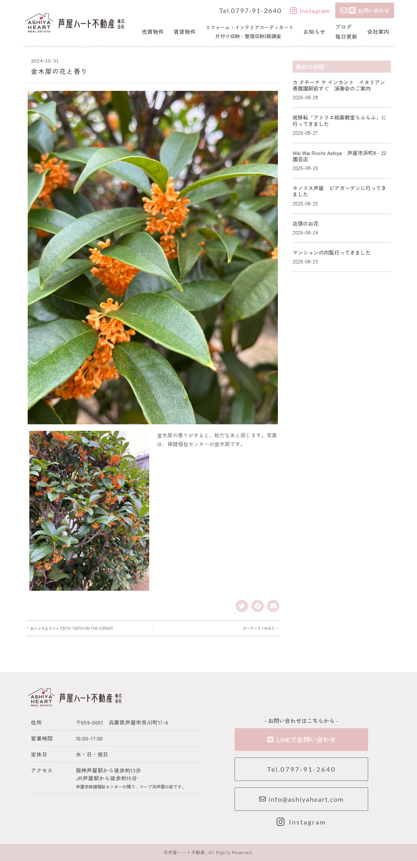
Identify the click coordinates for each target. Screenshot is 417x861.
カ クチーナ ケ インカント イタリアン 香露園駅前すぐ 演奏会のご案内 (341, 85)
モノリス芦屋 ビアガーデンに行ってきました (339, 191)
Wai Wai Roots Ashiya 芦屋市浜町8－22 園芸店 (342, 156)
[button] (242, 606)
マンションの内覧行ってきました (332, 252)
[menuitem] (153, 32)
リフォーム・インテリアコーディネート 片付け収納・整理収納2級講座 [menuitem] (250, 31)
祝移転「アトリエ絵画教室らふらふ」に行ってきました (339, 120)
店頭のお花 (306, 223)
